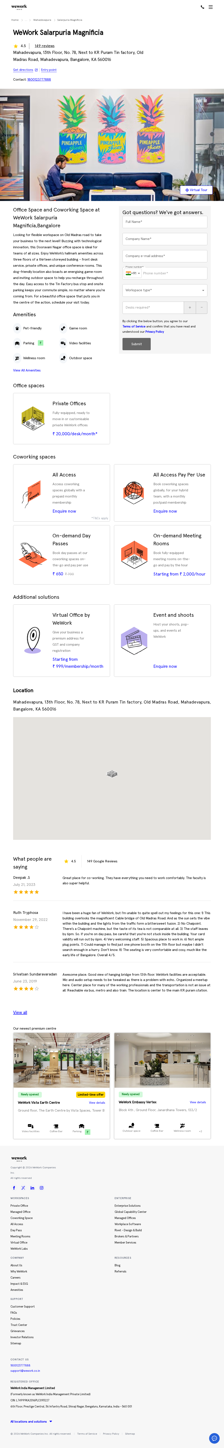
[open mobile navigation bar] (211, 7)
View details (97, 1102)
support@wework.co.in (25, 1371)
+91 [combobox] (133, 273)
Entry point (49, 69)
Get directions (23, 69)
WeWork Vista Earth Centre (39, 1102)
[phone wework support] (203, 7)
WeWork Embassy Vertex (137, 1102)
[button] (112, 772)
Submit (136, 344)
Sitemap (130, 1434)
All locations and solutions (28, 1421)
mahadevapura (42, 20)
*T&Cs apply (99, 518)
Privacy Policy (154, 331)
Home (15, 20)
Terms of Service (133, 326)
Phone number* (135, 267)
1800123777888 (20, 1365)
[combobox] (164, 290)
